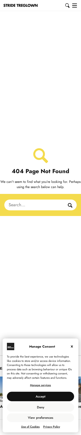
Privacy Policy (51, 427)
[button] (67, 5)
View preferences (40, 417)
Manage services (40, 385)
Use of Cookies (30, 427)
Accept (40, 396)
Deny (40, 407)
